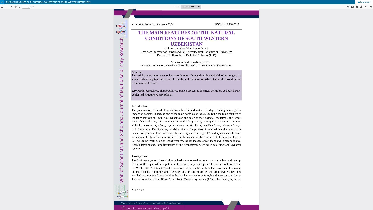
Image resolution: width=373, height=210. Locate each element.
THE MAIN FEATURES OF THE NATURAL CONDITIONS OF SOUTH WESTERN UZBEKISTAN (48, 2)
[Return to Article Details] (2, 2)
